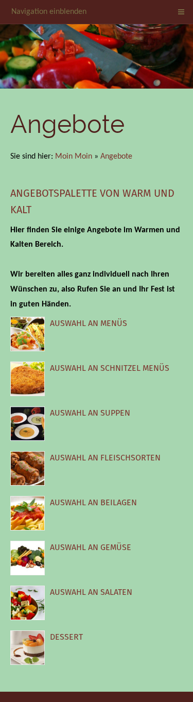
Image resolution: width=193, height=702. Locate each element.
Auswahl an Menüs (88, 323)
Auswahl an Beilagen (93, 502)
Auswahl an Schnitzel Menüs (109, 368)
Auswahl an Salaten (91, 592)
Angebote (116, 156)
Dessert (66, 637)
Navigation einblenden (48, 12)
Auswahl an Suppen (90, 413)
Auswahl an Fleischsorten (105, 458)
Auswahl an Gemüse (90, 547)
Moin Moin (73, 156)
